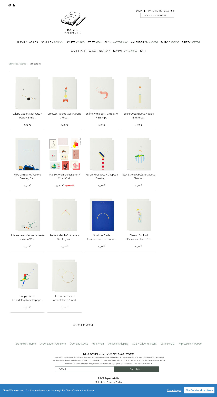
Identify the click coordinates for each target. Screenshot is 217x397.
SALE (143, 50)
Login (139, 11)
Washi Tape (78, 50)
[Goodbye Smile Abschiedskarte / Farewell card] (102, 215)
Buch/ (115, 42)
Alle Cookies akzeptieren (199, 390)
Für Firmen (98, 343)
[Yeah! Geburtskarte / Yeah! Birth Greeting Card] (139, 93)
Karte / (75, 42)
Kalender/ (144, 42)
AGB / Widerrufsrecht (144, 343)
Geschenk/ (99, 50)
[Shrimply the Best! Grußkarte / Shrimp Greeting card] (102, 93)
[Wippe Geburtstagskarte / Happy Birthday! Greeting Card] (28, 93)
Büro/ (170, 42)
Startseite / (17, 64)
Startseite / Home (26, 343)
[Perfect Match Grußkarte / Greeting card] (64, 215)
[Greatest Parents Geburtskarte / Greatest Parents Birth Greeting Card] (64, 93)
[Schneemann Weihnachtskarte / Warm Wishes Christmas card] (28, 215)
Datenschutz (167, 343)
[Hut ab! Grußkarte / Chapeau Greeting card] (102, 154)
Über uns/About (79, 343)
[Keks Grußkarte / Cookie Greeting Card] (28, 154)
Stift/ (94, 42)
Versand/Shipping (118, 343)
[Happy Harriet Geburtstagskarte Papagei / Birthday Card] (28, 276)
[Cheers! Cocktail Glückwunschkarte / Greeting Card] (139, 215)
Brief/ (191, 42)
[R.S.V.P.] (73, 35)
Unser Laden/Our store (53, 343)
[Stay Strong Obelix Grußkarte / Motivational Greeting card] (139, 154)
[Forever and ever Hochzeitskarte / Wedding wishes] (64, 276)
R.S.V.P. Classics (27, 42)
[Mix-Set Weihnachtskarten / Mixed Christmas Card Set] (64, 154)
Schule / (52, 42)
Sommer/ (125, 50)
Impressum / (190, 343)
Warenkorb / (161, 11)
